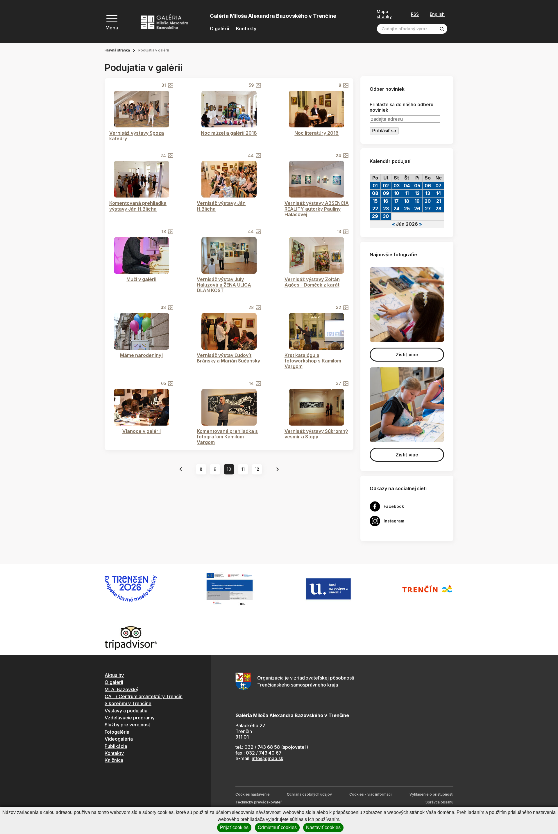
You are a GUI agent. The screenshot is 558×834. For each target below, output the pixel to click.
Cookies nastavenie (252, 794)
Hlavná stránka (117, 50)
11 (243, 469)
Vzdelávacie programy (130, 718)
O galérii (219, 28)
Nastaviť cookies (323, 827)
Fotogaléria (117, 732)
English (437, 14)
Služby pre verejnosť (127, 725)
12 (257, 469)
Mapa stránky (384, 14)
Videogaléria (119, 739)
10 (229, 469)
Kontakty (246, 28)
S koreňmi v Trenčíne (128, 703)
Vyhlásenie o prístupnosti (431, 794)
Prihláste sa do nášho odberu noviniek (401, 107)
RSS (415, 14)
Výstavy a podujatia (126, 711)
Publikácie (116, 746)
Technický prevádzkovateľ (258, 802)
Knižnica (114, 760)
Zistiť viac (407, 355)
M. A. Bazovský (121, 689)
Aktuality (114, 675)
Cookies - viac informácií (370, 794)
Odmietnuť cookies (277, 827)
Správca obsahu (439, 802)
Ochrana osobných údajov (309, 794)
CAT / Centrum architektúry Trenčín (144, 696)
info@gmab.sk (267, 758)
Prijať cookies (234, 827)
